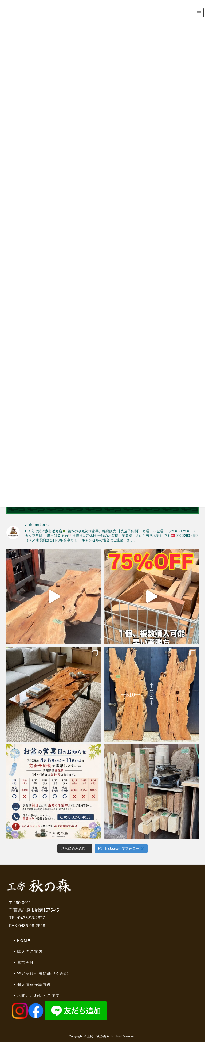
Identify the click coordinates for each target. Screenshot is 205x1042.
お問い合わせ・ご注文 (38, 995)
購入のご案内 (30, 951)
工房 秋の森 (96, 1036)
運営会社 (25, 962)
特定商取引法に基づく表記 (42, 973)
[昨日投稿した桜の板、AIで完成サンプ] (53, 694)
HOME (23, 940)
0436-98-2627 (31, 918)
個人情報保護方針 (34, 984)
